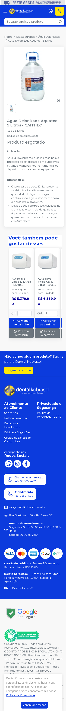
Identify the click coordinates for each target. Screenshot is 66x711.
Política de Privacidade (20, 695)
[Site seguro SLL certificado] (21, 613)
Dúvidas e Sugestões (17, 432)
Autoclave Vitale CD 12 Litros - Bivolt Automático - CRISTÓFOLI (46, 282)
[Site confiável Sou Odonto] (21, 635)
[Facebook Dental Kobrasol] (26, 463)
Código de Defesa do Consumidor (17, 439)
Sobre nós (11, 413)
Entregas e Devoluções (11, 425)
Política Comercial (15, 418)
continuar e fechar (34, 705)
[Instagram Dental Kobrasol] (17, 463)
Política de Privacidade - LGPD (49, 414)
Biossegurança (25, 36)
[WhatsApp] (50, 11)
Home (8, 36)
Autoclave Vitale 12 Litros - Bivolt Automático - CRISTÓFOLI (21, 282)
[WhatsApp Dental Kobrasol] (8, 463)
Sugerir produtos (19, 370)
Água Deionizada (49, 36)
